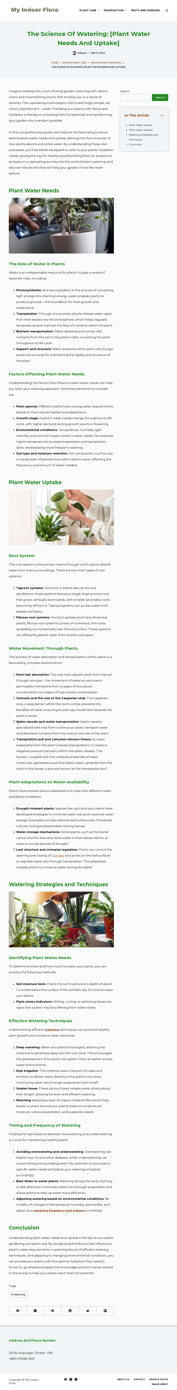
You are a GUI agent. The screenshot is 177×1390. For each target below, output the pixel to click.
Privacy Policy (158, 1379)
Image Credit (160, 1384)
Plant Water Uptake (141, 129)
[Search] (167, 10)
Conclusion (135, 144)
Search (124, 91)
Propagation (114, 10)
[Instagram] (76, 1379)
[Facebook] (17, 1310)
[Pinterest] (53, 1310)
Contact (139, 1379)
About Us (123, 1379)
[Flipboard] (105, 1310)
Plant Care (88, 10)
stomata (58, 855)
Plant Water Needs (140, 125)
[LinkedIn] (70, 1310)
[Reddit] (87, 1310)
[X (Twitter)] (35, 1310)
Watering (18, 1294)
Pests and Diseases (145, 10)
